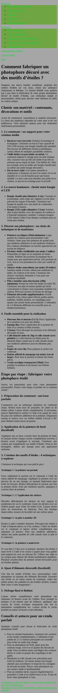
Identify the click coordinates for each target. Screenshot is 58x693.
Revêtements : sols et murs (19, 6)
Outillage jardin (14, 46)
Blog (3, 59)
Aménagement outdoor (12, 51)
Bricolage (5, 3)
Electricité (12, 14)
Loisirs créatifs (8, 55)
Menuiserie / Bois (15, 10)
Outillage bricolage (16, 23)
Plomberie (12, 19)
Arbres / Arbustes (15, 30)
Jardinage (5, 27)
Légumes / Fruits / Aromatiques (22, 38)
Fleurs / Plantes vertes (17, 34)
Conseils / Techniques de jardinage (23, 42)
